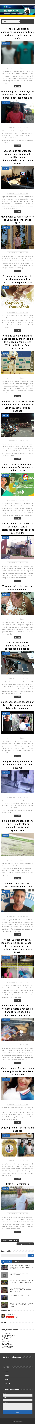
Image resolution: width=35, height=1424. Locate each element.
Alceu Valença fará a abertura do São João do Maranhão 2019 (17, 220)
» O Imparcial (5, 1343)
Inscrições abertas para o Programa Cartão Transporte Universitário (17, 467)
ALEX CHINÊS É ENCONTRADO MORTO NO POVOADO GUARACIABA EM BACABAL (21, 1304)
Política (7, 1383)
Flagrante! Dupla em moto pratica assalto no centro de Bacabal (17, 764)
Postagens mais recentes (9, 1240)
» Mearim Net (5, 1341)
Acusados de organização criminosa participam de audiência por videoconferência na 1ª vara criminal (17, 157)
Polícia (6, 43)
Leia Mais (17, 86)
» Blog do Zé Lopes (7, 1337)
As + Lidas (6, 1262)
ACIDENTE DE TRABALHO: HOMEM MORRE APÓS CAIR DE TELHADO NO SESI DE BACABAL (21, 1289)
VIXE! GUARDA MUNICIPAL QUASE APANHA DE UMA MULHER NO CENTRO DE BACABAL (21, 1267)
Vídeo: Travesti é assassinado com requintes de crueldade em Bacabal (17, 1071)
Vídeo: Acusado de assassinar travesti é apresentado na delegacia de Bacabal (17, 705)
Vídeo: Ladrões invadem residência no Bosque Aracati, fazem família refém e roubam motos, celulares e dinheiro (17, 946)
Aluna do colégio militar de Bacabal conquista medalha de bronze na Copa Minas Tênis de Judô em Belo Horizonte (17, 342)
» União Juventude (6, 1348)
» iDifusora (4, 1340)
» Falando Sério (5, 1338)
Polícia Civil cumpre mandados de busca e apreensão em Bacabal (17, 645)
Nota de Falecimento (17, 1184)
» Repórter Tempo (6, 1344)
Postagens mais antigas (25, 1244)
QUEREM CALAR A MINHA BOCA (19, 1295)
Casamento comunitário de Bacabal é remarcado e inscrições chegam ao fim (17, 279)
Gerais (6, 168)
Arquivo (17, 1262)
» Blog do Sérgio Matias (8, 1335)
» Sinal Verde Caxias (7, 1346)
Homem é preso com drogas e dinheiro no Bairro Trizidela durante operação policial (17, 94)
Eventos (6, 228)
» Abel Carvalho (5, 1334)
